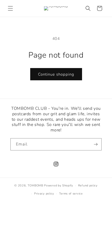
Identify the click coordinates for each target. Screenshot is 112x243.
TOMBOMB (35, 185)
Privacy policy (44, 194)
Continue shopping (56, 74)
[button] (10, 8)
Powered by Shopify (58, 185)
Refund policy (88, 185)
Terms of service (71, 194)
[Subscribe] (95, 144)
